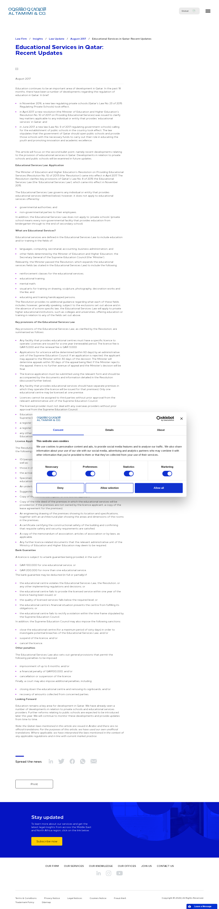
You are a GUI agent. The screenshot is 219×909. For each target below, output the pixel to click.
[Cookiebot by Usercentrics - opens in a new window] (159, 418)
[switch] (90, 473)
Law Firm (21, 38)
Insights (38, 38)
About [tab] (161, 429)
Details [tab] (109, 429)
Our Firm (52, 865)
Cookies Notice (98, 898)
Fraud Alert (120, 898)
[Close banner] (181, 418)
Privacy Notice (52, 898)
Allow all (159, 487)
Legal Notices (74, 898)
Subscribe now (46, 841)
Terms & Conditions (26, 898)
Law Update (56, 38)
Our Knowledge (101, 865)
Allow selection (109, 487)
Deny (60, 487)
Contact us (165, 865)
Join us (146, 865)
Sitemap (46, 902)
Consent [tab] (58, 429)
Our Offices (127, 865)
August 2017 (78, 38)
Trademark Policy (24, 902)
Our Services (74, 865)
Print (34, 784)
